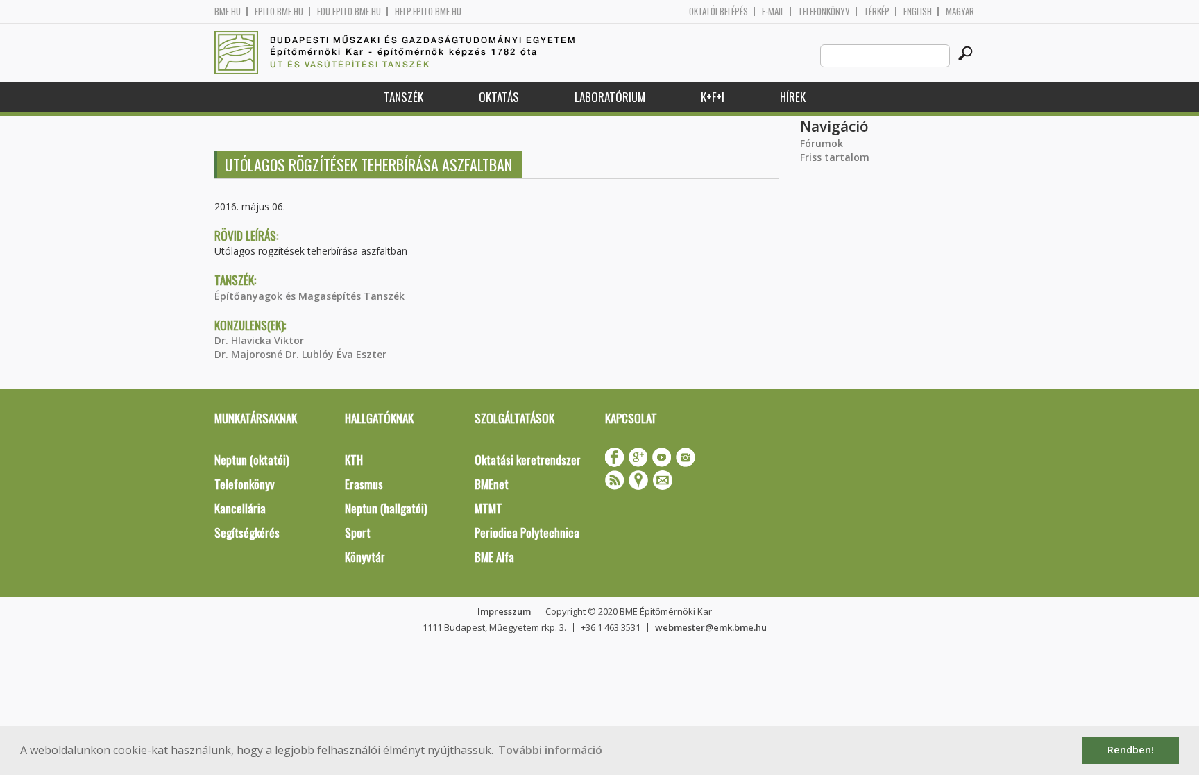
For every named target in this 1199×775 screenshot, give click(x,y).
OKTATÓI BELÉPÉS (718, 11)
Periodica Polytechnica (527, 532)
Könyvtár (365, 556)
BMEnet (492, 484)
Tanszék (403, 96)
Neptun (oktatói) (251, 459)
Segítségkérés (247, 532)
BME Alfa (494, 556)
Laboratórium (610, 96)
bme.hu (227, 11)
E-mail (773, 11)
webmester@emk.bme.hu (711, 627)
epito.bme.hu (279, 11)
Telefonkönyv (824, 11)
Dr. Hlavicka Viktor (259, 340)
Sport (358, 532)
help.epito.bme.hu (428, 11)
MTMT (488, 508)
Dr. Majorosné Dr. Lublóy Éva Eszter (300, 354)
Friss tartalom (834, 157)
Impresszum (504, 611)
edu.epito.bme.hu (349, 11)
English (917, 11)
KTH (354, 459)
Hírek (793, 96)
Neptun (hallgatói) (386, 508)
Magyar (960, 11)
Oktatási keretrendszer (528, 459)
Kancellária (240, 508)
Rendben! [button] (1130, 749)
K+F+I (712, 96)
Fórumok (821, 143)
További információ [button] (550, 750)
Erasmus (364, 484)
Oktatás (499, 96)
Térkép (877, 11)
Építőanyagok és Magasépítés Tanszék (309, 296)
